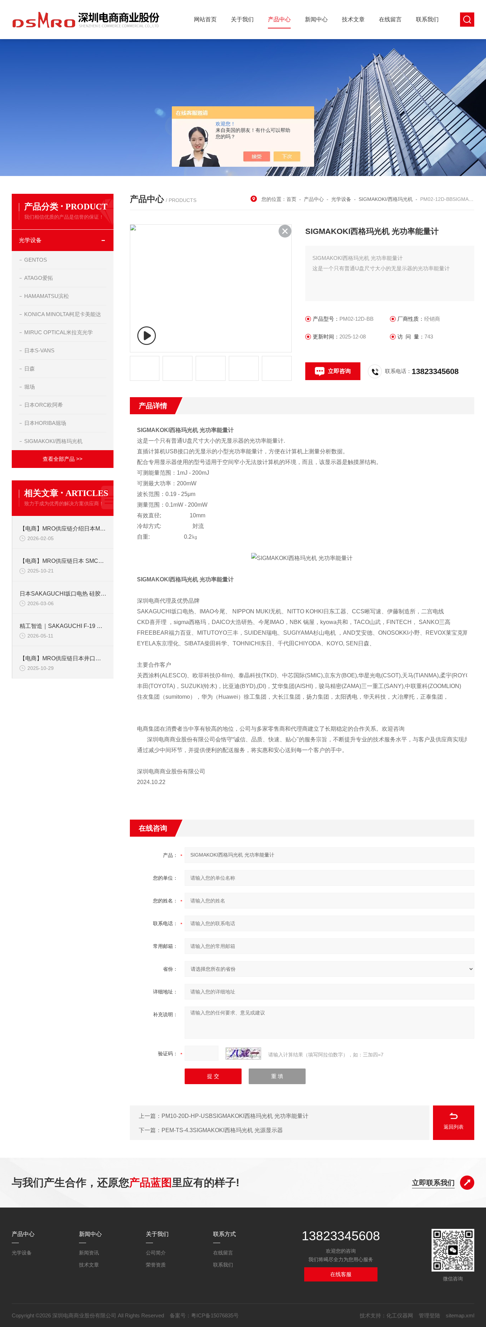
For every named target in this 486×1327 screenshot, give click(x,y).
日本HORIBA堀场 (45, 423)
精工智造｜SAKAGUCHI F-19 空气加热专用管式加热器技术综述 (63, 626)
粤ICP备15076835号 (215, 1315)
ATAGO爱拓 (38, 278)
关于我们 (242, 19)
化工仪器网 (399, 1315)
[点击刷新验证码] (243, 1054)
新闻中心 (316, 19)
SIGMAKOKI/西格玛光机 (53, 441)
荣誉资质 (156, 1265)
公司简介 (156, 1253)
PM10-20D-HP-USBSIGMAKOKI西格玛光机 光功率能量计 (235, 1116)
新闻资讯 (89, 1253)
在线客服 (341, 1274)
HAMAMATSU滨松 (46, 296)
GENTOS (35, 260)
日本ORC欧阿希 (43, 405)
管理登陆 (429, 1315)
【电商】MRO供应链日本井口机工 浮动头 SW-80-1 (63, 658)
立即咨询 (339, 371)
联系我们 (427, 19)
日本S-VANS (39, 350)
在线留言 (390, 19)
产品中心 (279, 19)
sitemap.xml (460, 1315)
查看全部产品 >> (63, 459)
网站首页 (205, 19)
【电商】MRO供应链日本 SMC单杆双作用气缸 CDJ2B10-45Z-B (63, 561)
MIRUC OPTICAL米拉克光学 (58, 332)
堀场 (29, 387)
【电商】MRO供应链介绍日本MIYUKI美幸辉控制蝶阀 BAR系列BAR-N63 (63, 529)
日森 (29, 369)
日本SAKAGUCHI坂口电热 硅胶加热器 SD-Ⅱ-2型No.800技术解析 (63, 594)
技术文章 (353, 19)
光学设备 (30, 240)
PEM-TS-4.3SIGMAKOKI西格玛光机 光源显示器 (222, 1130)
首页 (291, 199)
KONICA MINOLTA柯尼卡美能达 (62, 314)
